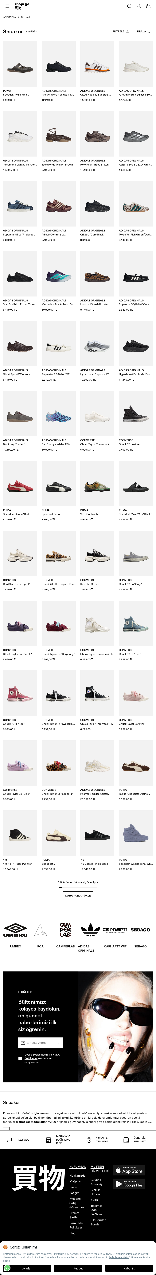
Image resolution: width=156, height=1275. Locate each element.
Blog (72, 1233)
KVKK (94, 1200)
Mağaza (75, 1181)
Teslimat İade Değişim (96, 1210)
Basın (73, 1187)
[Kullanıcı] (138, 6)
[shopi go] (21, 6)
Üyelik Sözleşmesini (36, 1054)
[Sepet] (148, 6)
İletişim (74, 1193)
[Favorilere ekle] (32, 46)
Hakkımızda (77, 1175)
